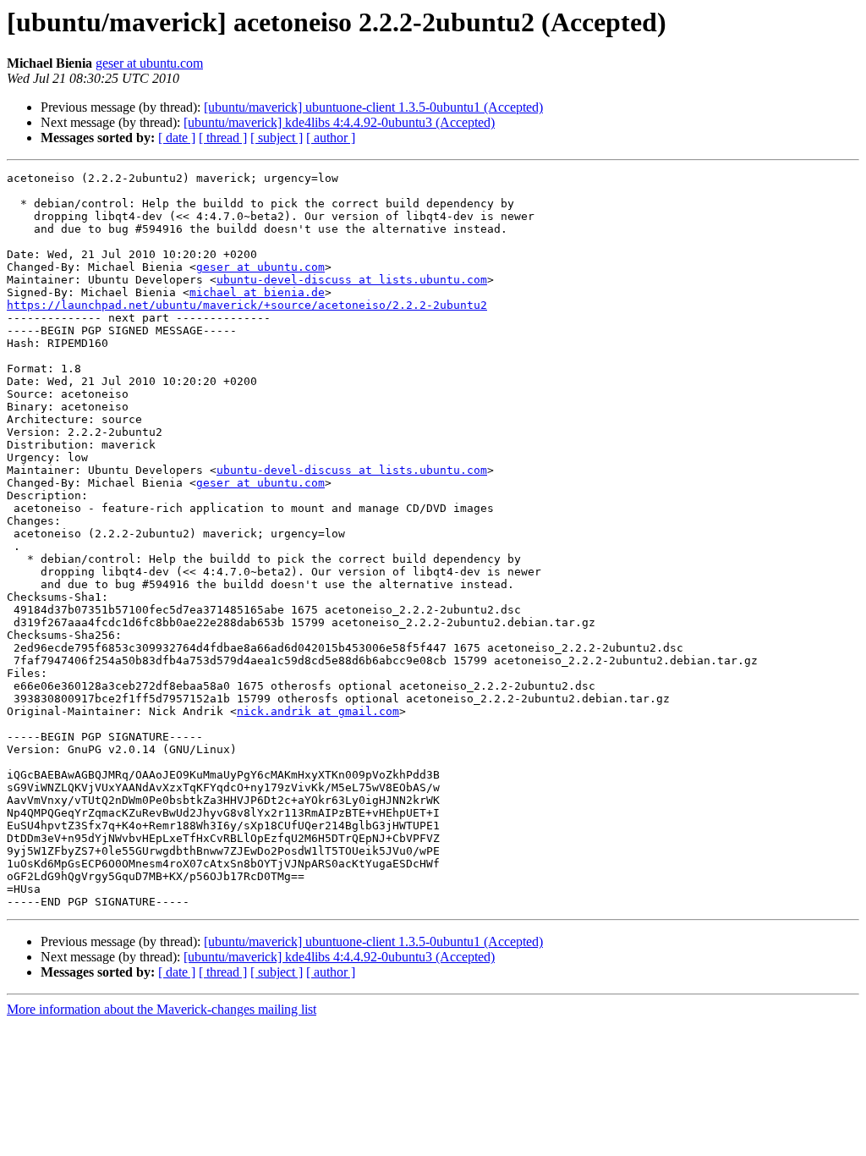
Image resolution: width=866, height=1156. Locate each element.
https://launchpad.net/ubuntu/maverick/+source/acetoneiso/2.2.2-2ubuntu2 (247, 305)
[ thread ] (223, 137)
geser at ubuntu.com (149, 63)
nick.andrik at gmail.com (318, 711)
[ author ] (330, 137)
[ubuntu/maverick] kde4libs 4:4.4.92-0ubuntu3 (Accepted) (339, 122)
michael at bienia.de (257, 292)
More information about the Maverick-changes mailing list (161, 1009)
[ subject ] (276, 137)
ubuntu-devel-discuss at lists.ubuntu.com (351, 279)
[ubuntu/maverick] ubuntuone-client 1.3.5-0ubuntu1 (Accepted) (373, 107)
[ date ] (176, 137)
